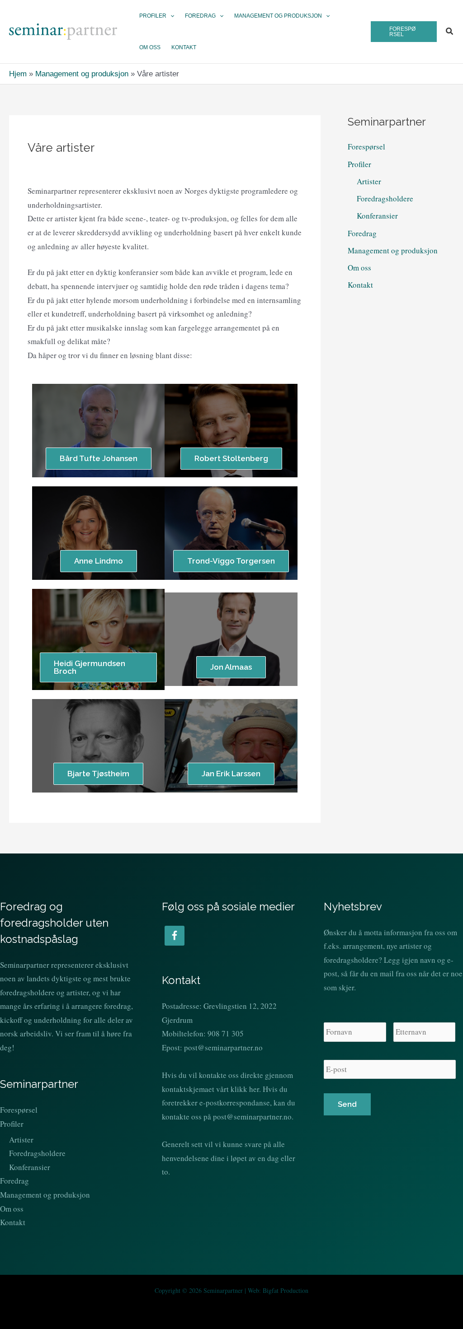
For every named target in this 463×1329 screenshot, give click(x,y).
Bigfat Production (285, 1290)
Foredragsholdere (385, 198)
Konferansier (377, 215)
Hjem (18, 74)
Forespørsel (366, 146)
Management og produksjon (81, 74)
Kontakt (360, 285)
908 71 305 (226, 1033)
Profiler (359, 164)
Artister (369, 181)
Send (347, 1104)
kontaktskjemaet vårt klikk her (210, 1089)
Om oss (359, 267)
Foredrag (362, 233)
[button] (170, 16)
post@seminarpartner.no (223, 1047)
